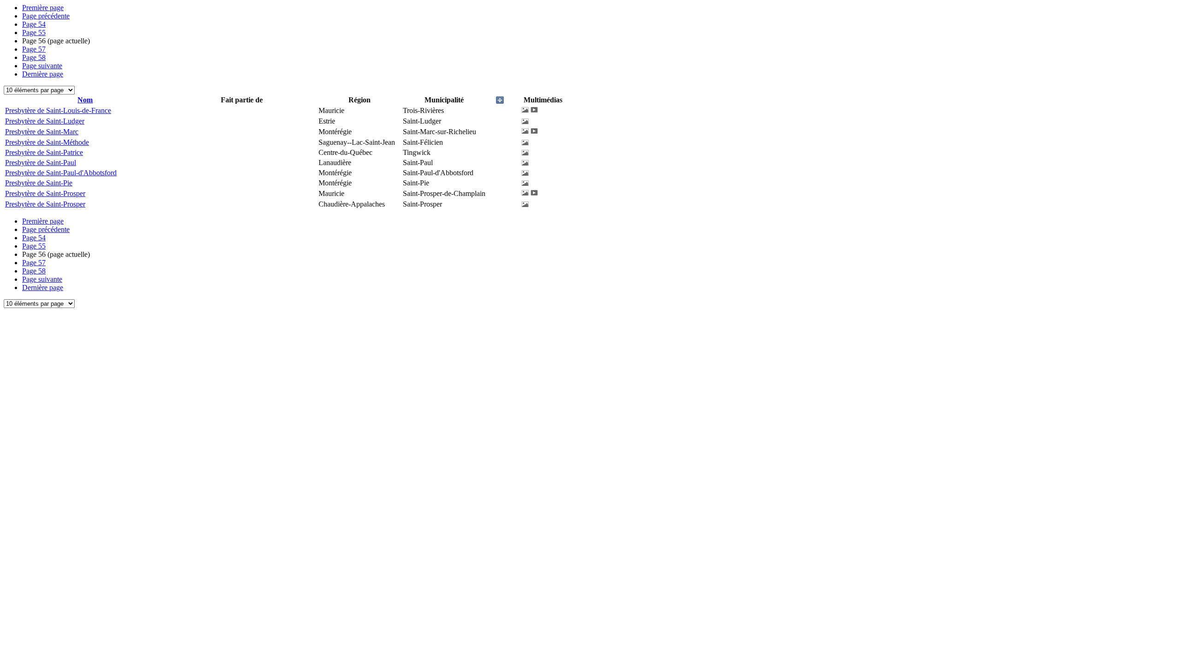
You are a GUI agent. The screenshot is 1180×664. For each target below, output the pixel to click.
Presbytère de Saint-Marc (41, 132)
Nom (85, 100)
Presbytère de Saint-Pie (38, 183)
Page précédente (46, 16)
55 (34, 32)
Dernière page (42, 74)
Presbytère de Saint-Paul (40, 162)
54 (34, 24)
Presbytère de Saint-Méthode (47, 142)
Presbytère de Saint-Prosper (45, 193)
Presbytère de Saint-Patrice (44, 152)
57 (34, 49)
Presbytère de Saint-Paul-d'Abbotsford (61, 173)
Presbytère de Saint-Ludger (44, 121)
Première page (43, 8)
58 (34, 57)
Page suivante (42, 66)
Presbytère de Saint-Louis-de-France (58, 110)
